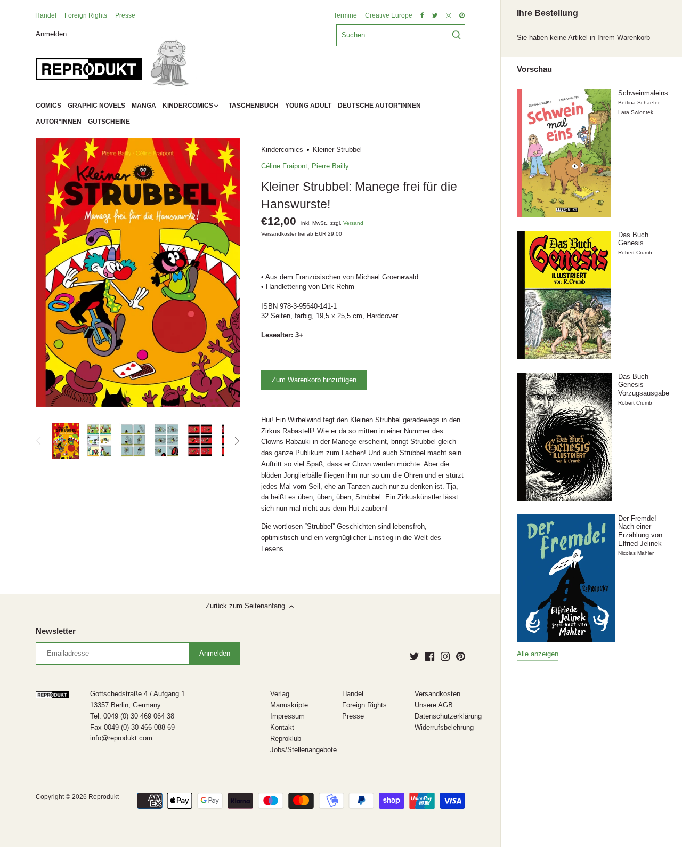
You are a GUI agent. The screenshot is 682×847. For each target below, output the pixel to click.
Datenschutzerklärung (448, 716)
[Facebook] (429, 656)
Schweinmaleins (643, 93)
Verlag (279, 694)
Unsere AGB (434, 705)
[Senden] (456, 35)
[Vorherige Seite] (39, 441)
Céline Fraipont (284, 166)
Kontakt (282, 727)
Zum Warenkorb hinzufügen (314, 380)
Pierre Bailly (330, 166)
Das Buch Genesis (633, 239)
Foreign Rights (85, 15)
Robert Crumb (635, 252)
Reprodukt (103, 796)
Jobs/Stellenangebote (303, 750)
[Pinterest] (460, 656)
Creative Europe (388, 15)
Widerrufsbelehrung (444, 727)
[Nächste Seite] (236, 441)
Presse (125, 15)
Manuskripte (289, 705)
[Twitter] (414, 656)
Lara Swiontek (635, 112)
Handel (45, 15)
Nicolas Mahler (636, 553)
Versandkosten (437, 694)
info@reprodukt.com (121, 738)
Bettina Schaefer (638, 103)
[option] (66, 440)
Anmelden (51, 33)
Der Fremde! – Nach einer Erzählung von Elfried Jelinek (640, 530)
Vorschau (534, 69)
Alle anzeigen (537, 654)
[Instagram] (445, 656)
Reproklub (285, 739)
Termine (345, 15)
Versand (353, 223)
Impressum (287, 716)
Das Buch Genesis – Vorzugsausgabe (643, 385)
